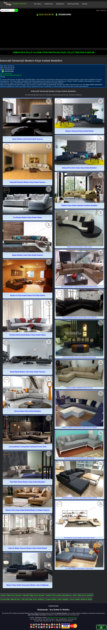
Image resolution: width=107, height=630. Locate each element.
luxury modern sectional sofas (81, 599)
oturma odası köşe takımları (10, 599)
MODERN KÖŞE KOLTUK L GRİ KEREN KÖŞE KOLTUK (79, 498)
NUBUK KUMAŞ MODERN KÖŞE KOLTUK (79, 388)
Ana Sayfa (37, 4)
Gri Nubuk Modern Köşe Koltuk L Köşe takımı (79, 568)
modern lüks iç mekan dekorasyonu (59, 595)
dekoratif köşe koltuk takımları (34, 595)
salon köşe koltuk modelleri (83, 595)
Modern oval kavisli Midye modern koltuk (79, 247)
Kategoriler (60, 4)
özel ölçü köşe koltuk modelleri (33, 599)
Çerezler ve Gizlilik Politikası (69, 617)
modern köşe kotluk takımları (11, 595)
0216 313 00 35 (46, 14)
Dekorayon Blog (73, 4)
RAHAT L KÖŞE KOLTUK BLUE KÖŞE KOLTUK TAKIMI (79, 427)
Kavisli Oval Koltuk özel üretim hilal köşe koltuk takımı (79, 357)
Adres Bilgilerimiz (6, 73)
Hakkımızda (49, 4)
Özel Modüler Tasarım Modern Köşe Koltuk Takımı (79, 538)
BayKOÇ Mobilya (20, 4)
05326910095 (64, 14)
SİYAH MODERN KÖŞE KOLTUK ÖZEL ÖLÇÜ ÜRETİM (79, 317)
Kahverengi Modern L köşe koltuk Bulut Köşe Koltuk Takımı (79, 286)
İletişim (84, 4)
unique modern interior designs (57, 599)
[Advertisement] (53, 32)
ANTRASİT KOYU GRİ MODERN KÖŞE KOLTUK (79, 458)
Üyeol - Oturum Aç (101, 10)
